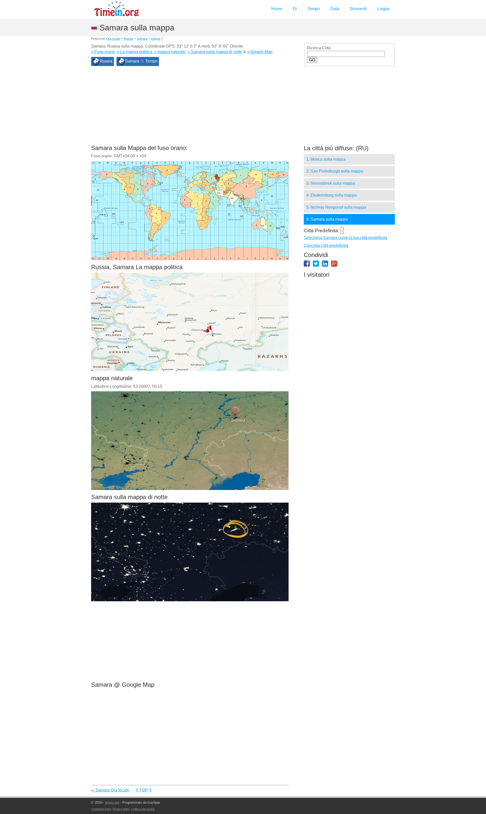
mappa (155, 38)
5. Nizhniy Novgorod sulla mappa (336, 207)
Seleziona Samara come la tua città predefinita (345, 237)
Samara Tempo (141, 61)
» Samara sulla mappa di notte (215, 52)
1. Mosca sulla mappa (326, 159)
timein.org (112, 802)
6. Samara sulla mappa (327, 219)
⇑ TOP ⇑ (143, 790)
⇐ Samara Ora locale (110, 790)
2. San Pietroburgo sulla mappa (334, 171)
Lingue (383, 9)
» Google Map (259, 52)
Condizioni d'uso (101, 808)
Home (276, 9)
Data (334, 9)
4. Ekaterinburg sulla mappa (331, 195)
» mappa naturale (170, 52)
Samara (142, 38)
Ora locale (113, 38)
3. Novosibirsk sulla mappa (330, 183)
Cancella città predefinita (326, 245)
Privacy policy (121, 808)
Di (295, 9)
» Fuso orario (103, 52)
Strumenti (358, 9)
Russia (128, 38)
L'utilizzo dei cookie (143, 808)
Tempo (314, 9)
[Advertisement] (190, 107)
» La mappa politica (134, 52)
